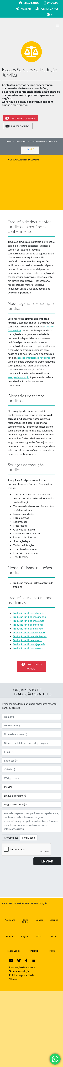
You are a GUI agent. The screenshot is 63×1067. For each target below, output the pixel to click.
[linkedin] (31, 960)
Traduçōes (21, 141)
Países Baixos (13, 950)
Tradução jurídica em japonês (29, 644)
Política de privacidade (21, 975)
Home (9, 141)
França (9, 936)
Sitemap (13, 979)
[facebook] (24, 960)
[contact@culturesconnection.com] (11, 960)
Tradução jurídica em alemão (28, 620)
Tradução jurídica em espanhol (30, 616)
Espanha (54, 919)
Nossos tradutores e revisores (33, 357)
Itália (38, 936)
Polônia (34, 950)
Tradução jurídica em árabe (28, 628)
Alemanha (10, 919)
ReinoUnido (25, 920)
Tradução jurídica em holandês (30, 636)
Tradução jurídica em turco (27, 640)
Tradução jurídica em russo (27, 647)
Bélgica (24, 936)
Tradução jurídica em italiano (29, 632)
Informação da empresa (22, 967)
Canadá (39, 919)
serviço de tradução (18, 377)
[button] (56, 14)
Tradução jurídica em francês (28, 612)
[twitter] (17, 960)
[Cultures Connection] (19, 26)
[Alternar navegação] (57, 25)
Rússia (52, 950)
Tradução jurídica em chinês (28, 624)
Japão (54, 936)
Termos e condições (20, 971)
